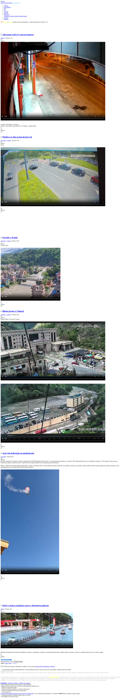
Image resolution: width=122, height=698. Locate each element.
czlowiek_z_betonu (6, 140)
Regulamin (4, 683)
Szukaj (6, 3)
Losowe (6, 17)
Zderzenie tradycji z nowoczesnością (18, 34)
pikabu (2, 38)
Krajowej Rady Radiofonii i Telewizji (45, 666)
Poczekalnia (7, 7)
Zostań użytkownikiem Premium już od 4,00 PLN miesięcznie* (17, 693)
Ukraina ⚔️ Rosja (7, 22)
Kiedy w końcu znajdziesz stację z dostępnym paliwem (25, 605)
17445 (9, 663)
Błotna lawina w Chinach (13, 311)
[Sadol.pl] (3, 1)
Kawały (6, 13)
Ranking (6, 19)
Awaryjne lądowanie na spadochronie (18, 453)
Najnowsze (7, 16)
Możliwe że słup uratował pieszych (17, 137)
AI (4, 10)
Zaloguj (10, 3)
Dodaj (2, 3)
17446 (6, 663)
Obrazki (6, 11)
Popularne (6, 14)
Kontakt (10, 683)
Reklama (15, 683)
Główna (6, 5)
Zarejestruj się (17, 3)
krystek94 (3, 456)
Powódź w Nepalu (10, 237)
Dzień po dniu (14, 16)
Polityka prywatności (24, 683)
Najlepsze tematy (22, 16)
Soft (5, 8)
